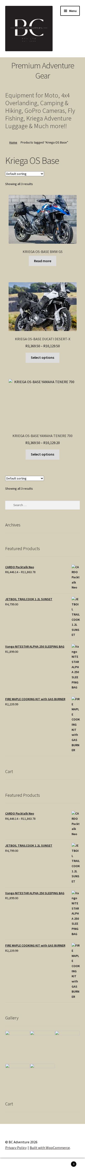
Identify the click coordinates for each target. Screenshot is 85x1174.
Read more (42, 261)
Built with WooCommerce (50, 1147)
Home (13, 142)
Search (42, 1166)
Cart (65, 1162)
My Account (14, 1166)
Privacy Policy (16, 1147)
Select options (42, 357)
